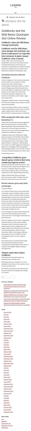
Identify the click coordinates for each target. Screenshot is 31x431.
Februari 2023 (8, 407)
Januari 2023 (7, 410)
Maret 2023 (7, 405)
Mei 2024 (6, 372)
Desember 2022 (8, 412)
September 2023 (8, 391)
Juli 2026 (6, 314)
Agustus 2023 (7, 393)
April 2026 (6, 319)
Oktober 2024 (8, 361)
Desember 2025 (8, 328)
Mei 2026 (6, 317)
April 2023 (6, 403)
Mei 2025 (6, 345)
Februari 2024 (8, 379)
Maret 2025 (7, 349)
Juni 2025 (6, 342)
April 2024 (6, 375)
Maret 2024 (7, 377)
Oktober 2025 (8, 333)
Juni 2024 (6, 370)
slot (3, 419)
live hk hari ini (6, 423)
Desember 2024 (8, 356)
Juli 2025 (6, 340)
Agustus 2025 (7, 338)
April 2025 (6, 347)
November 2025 (8, 331)
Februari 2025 (8, 352)
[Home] (7, 17)
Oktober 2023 (8, 389)
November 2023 (8, 386)
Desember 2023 (8, 384)
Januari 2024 (7, 382)
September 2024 (8, 363)
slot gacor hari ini (7, 425)
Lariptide (15, 5)
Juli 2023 (6, 396)
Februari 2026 (8, 324)
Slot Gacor (5, 428)
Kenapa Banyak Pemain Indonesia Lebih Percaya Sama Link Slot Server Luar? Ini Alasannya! (15, 286)
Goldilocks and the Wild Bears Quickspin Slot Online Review (15, 34)
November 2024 (8, 359)
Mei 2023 (6, 400)
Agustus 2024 (7, 366)
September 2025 (8, 335)
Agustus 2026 (7, 312)
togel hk (4, 421)
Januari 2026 (7, 326)
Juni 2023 (6, 398)
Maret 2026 (7, 321)
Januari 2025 (7, 354)
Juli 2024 (6, 368)
